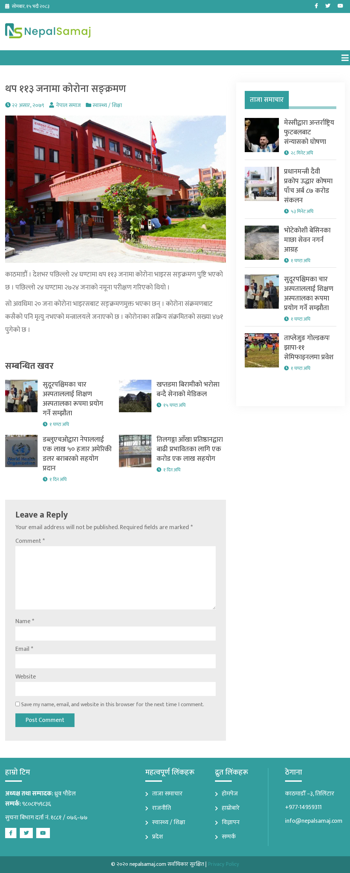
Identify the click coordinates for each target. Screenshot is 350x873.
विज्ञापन (231, 822)
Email (24, 649)
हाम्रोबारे (231, 808)
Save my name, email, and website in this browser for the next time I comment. (112, 704)
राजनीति (161, 808)
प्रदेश (157, 837)
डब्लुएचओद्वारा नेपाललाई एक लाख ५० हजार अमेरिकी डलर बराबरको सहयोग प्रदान (77, 454)
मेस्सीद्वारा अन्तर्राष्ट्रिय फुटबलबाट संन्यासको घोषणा (309, 132)
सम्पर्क (229, 837)
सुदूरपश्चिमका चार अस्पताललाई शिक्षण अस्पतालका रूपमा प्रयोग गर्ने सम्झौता (73, 399)
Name (24, 621)
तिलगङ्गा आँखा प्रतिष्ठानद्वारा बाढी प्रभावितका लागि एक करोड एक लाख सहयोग (190, 449)
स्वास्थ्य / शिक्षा (107, 105)
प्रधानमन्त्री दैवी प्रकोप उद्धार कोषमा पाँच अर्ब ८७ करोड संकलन (308, 186)
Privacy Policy (223, 864)
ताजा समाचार (167, 794)
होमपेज (230, 794)
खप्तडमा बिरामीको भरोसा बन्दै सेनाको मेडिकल (188, 389)
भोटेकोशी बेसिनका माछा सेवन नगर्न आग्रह (307, 240)
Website (25, 677)
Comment (30, 541)
